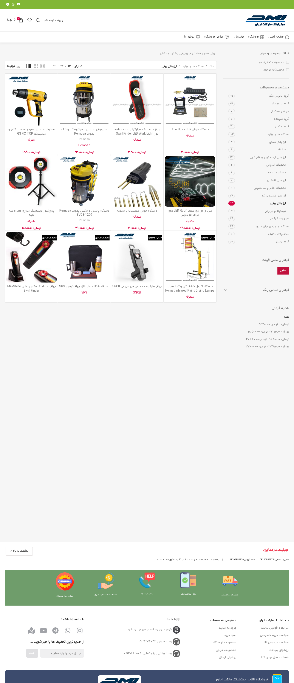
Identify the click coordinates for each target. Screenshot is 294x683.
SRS (84, 292)
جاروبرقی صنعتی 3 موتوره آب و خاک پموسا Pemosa (84, 131)
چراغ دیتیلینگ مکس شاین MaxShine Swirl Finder (31, 288)
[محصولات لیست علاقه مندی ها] (29, 20)
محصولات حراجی (226, 650)
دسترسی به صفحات (223, 621)
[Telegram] (55, 630)
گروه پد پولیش (280, 103)
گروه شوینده (281, 119)
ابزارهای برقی (278, 203)
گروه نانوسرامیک (279, 96)
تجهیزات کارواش (276, 165)
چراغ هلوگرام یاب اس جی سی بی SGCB (137, 286)
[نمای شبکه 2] (42, 66)
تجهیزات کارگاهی (279, 218)
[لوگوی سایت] (266, 20)
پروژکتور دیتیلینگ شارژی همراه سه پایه (31, 213)
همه (286, 317)
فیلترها (11, 66)
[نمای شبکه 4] (28, 66)
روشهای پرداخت (279, 650)
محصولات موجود (273, 70)
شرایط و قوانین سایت (275, 628)
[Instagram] (79, 630)
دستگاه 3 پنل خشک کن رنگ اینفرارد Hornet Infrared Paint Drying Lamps (190, 288)
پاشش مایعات (277, 172)
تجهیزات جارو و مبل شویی (270, 188)
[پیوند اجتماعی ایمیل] (18, 5)
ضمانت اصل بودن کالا (275, 657)
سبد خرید (230, 635)
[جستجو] (38, 20)
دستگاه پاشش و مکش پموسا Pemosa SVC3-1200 (84, 213)
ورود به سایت (227, 628)
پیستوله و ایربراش (275, 211)
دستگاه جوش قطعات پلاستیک (190, 129)
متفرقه (282, 149)
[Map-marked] (31, 630)
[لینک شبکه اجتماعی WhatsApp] (13, 5)
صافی (283, 271)
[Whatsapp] (67, 630)
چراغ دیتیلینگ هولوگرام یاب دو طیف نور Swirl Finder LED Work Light (137, 131)
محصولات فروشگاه (224, 643)
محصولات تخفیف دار (271, 62)
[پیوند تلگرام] (8, 5)
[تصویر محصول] (190, 100)
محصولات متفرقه (278, 234)
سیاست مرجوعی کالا (276, 643)
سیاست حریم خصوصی (274, 635)
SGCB (137, 292)
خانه (211, 66)
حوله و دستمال (280, 111)
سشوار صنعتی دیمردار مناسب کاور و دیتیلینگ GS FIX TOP (31, 131)
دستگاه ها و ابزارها (278, 134)
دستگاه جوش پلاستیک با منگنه (137, 211)
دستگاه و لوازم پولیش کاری (273, 226)
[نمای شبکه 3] (36, 66)
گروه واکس (282, 126)
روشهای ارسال (227, 657)
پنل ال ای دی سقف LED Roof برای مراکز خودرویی (190, 213)
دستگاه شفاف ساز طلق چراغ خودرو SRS (84, 286)
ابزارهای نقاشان (276, 180)
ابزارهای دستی (277, 142)
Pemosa (84, 139)
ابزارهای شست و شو (274, 195)
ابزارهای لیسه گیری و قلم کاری (268, 157)
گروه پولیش (281, 241)
